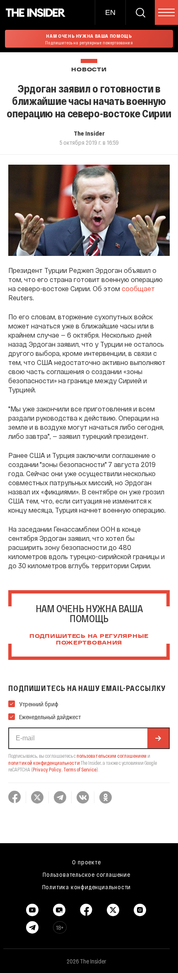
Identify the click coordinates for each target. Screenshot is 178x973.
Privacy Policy (47, 769)
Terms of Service (79, 769)
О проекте (86, 862)
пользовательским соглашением (112, 756)
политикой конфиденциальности (44, 763)
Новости (88, 70)
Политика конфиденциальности (86, 886)
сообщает (138, 288)
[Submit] (158, 738)
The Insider (89, 133)
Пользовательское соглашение (86, 874)
